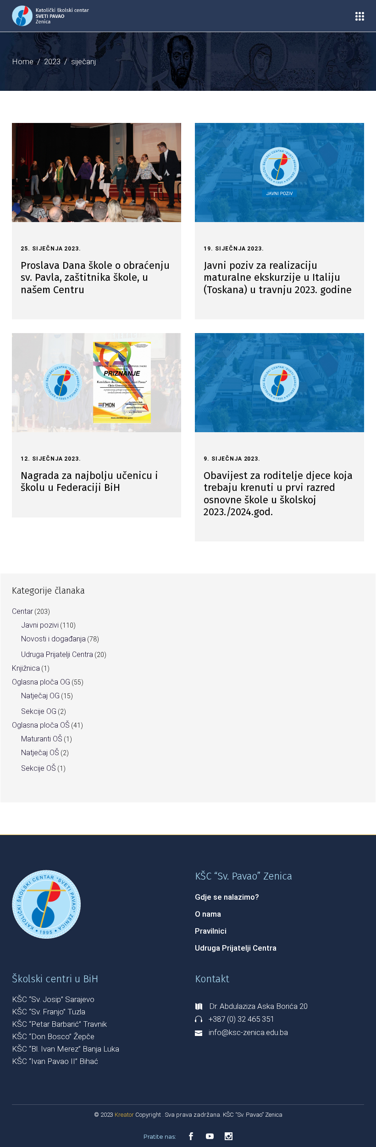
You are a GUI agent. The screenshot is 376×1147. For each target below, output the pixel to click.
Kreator (125, 1114)
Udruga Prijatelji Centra (57, 654)
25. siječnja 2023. (51, 248)
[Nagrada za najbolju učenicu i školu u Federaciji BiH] (96, 382)
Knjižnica (26, 668)
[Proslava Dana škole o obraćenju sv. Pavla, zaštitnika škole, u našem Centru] (96, 172)
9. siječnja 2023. (232, 459)
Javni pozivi (40, 625)
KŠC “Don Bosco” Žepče (53, 1036)
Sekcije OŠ (38, 768)
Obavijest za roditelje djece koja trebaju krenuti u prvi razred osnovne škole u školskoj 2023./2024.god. (278, 493)
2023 (52, 61)
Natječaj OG (40, 695)
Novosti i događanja (53, 639)
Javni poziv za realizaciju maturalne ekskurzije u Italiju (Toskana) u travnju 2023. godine (278, 277)
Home (22, 61)
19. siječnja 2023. (234, 248)
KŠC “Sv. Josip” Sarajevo (53, 999)
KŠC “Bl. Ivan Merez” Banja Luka (65, 1048)
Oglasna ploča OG (41, 682)
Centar (22, 611)
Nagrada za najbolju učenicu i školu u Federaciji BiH (89, 481)
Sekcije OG (38, 711)
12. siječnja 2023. (51, 459)
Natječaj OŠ (40, 752)
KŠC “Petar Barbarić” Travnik (59, 1024)
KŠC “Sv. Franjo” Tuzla (48, 1011)
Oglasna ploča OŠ (41, 725)
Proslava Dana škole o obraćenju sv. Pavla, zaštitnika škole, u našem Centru (95, 277)
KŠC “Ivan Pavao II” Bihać (55, 1061)
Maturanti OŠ (41, 739)
